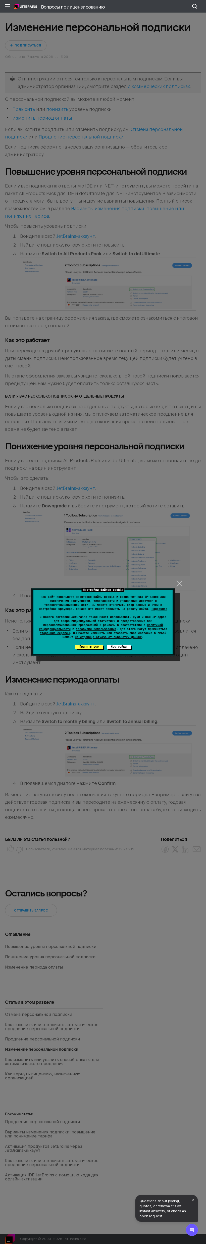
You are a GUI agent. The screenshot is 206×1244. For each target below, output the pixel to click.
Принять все (89, 647)
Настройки (119, 647)
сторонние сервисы (55, 633)
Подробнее (159, 609)
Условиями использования (96, 629)
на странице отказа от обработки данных (108, 637)
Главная (25, 6)
